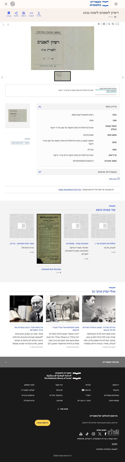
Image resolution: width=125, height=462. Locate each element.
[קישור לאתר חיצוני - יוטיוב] (80, 433)
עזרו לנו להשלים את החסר (69, 189)
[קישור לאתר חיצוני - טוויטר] (99, 433)
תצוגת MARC (113, 179)
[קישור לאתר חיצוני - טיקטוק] (87, 433)
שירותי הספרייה (111, 362)
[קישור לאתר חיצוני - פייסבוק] (105, 433)
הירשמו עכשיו (42, 423)
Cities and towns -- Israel (20, 143)
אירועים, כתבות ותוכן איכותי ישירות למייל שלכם (99, 422)
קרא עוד (64, 409)
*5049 (114, 444)
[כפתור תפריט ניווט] (116, 4)
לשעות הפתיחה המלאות (106, 449)
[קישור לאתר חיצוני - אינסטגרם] (93, 433)
